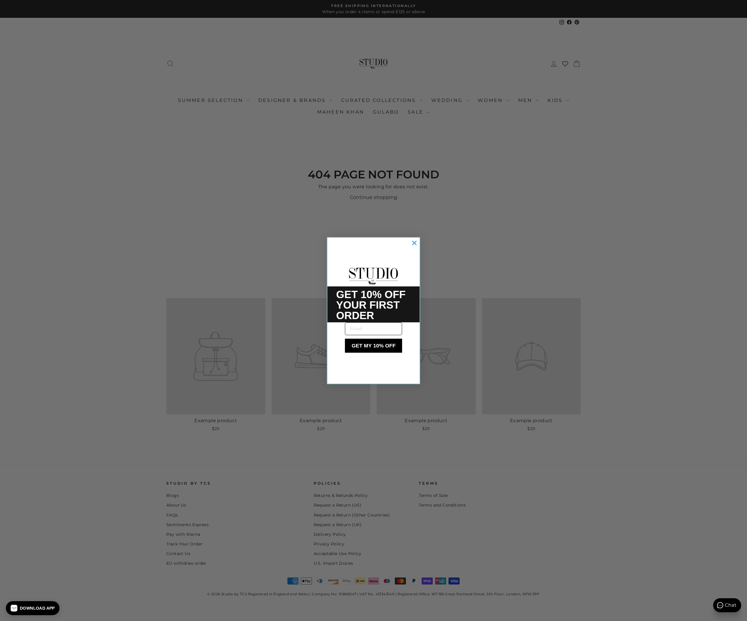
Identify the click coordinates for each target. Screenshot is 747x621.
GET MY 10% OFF (374, 346)
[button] (33, 608)
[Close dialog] (414, 243)
